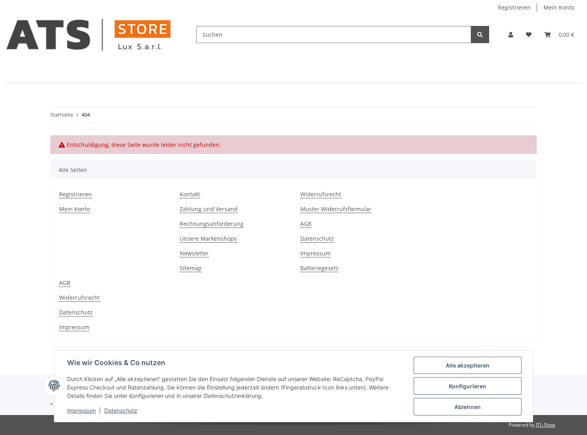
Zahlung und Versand (209, 209)
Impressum (315, 253)
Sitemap (191, 268)
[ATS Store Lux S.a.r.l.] (88, 34)
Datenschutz (317, 238)
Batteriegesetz (319, 268)
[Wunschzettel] (529, 34)
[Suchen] (480, 34)
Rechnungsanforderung (212, 223)
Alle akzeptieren (468, 365)
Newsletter (194, 253)
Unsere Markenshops (208, 238)
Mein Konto (558, 7)
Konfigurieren (467, 386)
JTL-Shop (545, 424)
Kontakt (190, 194)
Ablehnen (467, 406)
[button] (511, 34)
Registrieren (514, 7)
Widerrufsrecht (320, 194)
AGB (305, 223)
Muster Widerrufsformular (335, 209)
